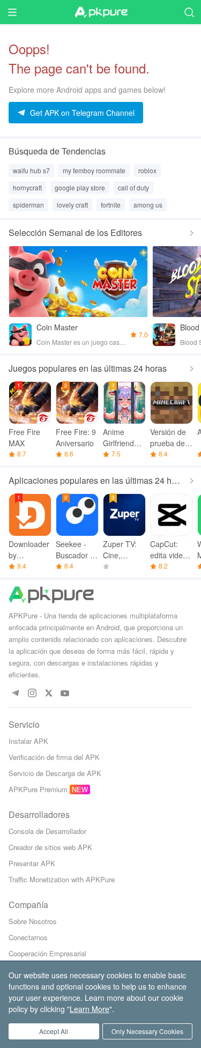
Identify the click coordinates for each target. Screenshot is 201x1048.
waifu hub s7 (31, 170)
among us (147, 204)
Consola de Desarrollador (47, 831)
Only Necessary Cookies (147, 1031)
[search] (189, 12)
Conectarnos (28, 937)
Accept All (53, 1031)
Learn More (89, 1008)
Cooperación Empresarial (47, 953)
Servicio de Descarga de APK (55, 773)
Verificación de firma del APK (54, 757)
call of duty (133, 187)
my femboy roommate (94, 170)
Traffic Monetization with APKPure (62, 879)
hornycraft (27, 187)
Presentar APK (32, 863)
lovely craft (72, 204)
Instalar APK (28, 741)
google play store (80, 187)
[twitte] (48, 693)
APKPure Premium (38, 789)
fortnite (111, 204)
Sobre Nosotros (33, 921)
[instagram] (32, 693)
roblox (147, 170)
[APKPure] (101, 12)
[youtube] (65, 693)
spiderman (28, 204)
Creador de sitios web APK (50, 847)
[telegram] (15, 693)
